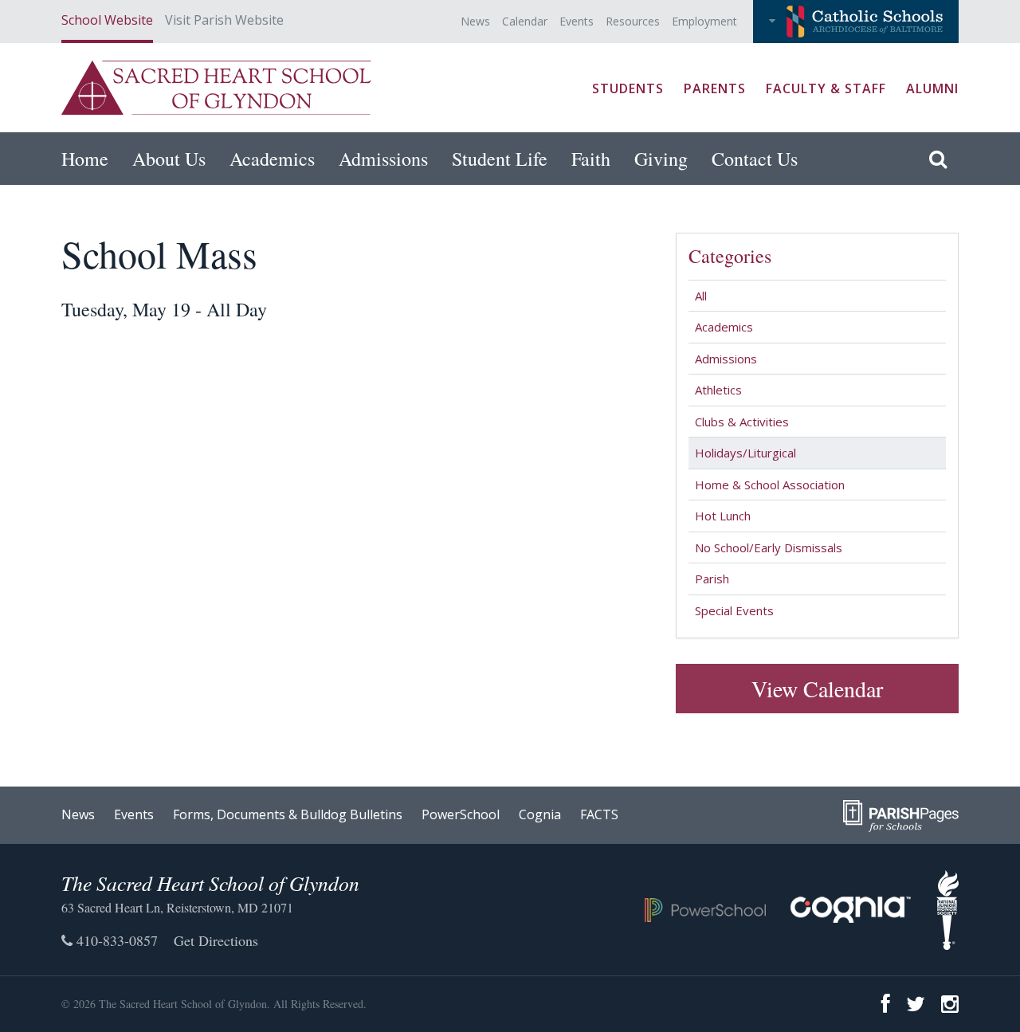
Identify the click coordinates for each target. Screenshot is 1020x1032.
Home (84, 158)
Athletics (718, 390)
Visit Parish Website (224, 20)
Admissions (383, 158)
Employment (704, 21)
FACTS (599, 814)
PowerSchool (461, 814)
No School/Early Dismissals (768, 547)
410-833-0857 (115, 940)
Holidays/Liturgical (745, 453)
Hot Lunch (723, 516)
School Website (107, 20)
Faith (590, 158)
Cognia (540, 814)
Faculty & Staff (826, 88)
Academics (272, 158)
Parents (715, 88)
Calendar (524, 21)
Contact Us (755, 158)
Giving (661, 158)
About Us (169, 158)
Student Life (499, 158)
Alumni (932, 88)
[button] (856, 21)
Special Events (734, 610)
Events (576, 21)
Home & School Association (770, 484)
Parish (712, 579)
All (701, 296)
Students (628, 88)
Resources (633, 21)
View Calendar (817, 688)
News (475, 21)
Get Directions (216, 940)
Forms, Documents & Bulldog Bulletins (287, 814)
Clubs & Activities (742, 422)
